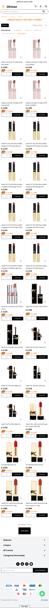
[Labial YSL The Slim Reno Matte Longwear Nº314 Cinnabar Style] (12, 211)
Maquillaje (17, 30)
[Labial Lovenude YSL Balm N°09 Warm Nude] (12, 89)
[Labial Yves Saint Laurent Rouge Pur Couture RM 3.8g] (36, 410)
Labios (27, 30)
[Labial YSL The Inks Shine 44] (36, 372)
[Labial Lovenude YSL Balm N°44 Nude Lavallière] (36, 89)
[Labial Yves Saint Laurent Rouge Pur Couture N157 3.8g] (12, 489)
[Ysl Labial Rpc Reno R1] (12, 451)
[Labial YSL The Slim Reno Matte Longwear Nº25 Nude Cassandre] (36, 130)
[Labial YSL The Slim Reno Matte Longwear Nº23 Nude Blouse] (12, 130)
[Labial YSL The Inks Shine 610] (36, 334)
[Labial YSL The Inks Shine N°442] (12, 334)
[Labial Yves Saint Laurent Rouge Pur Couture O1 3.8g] (36, 489)
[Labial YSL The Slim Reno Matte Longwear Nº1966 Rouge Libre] (12, 252)
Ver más (24, 607)
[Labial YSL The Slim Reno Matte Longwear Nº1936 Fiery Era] (36, 252)
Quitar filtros (21, 33)
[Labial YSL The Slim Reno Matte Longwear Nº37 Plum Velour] (36, 211)
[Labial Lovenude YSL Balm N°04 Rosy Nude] (12, 48)
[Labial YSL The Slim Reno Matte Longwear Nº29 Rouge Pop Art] (12, 171)
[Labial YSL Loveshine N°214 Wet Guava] (12, 293)
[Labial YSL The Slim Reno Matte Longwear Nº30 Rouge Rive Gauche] (36, 171)
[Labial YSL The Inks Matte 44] (12, 410)
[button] (45, 11)
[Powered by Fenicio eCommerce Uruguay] (44, 600)
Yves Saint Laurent (7, 33)
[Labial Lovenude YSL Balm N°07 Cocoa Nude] (36, 48)
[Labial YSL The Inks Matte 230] (12, 372)
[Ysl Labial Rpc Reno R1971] (36, 451)
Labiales (36, 30)
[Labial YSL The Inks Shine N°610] (36, 293)
